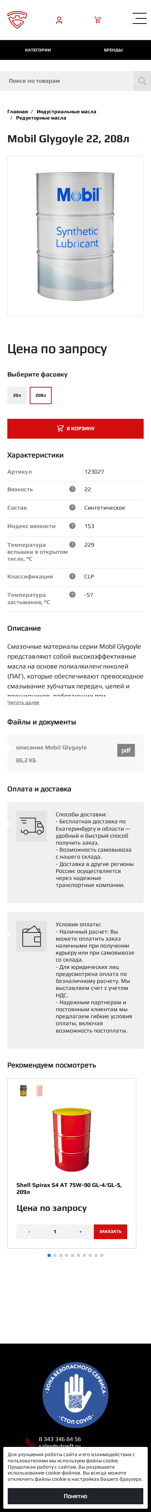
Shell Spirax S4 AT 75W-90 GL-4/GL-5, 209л (69, 1188)
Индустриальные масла (66, 111)
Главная (17, 111)
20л (17, 395)
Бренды (113, 50)
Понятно (75, 1496)
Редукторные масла (41, 118)
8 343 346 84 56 (60, 1439)
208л (41, 395)
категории (38, 50)
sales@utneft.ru (60, 1446)
